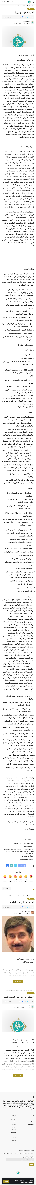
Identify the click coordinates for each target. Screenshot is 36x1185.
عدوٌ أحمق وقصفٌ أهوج (27, 856)
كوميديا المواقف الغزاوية (26, 859)
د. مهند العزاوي (26, 21)
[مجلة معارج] (29, 2)
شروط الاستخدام (24, 1182)
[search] (11, 2)
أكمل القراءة (18, 981)
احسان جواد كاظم (26, 911)
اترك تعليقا (5, 888)
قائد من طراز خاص (28, 846)
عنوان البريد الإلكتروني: (28, 1157)
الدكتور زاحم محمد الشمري (24, 1005)
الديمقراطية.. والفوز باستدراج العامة (23, 843)
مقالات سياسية (30, 8)
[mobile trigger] (32, 2)
